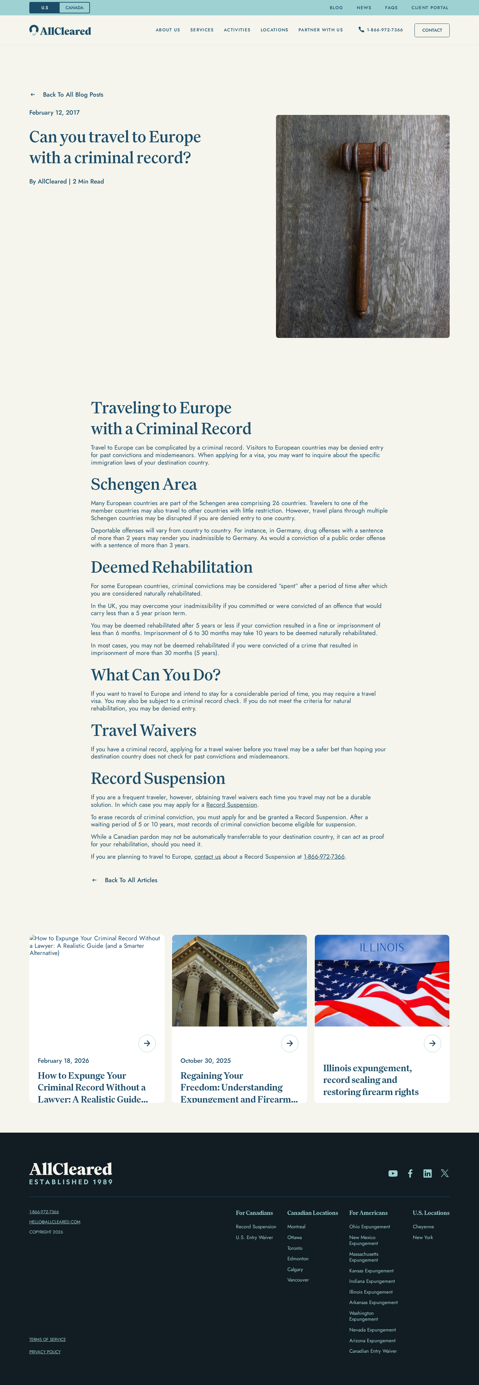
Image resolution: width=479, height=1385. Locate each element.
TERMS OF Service (47, 1339)
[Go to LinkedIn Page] (427, 1173)
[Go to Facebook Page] (410, 1173)
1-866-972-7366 (324, 856)
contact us (208, 856)
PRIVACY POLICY (45, 1352)
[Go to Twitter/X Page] (445, 1173)
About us (168, 30)
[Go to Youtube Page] (393, 1173)
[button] (168, 30)
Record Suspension (231, 804)
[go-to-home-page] (60, 30)
